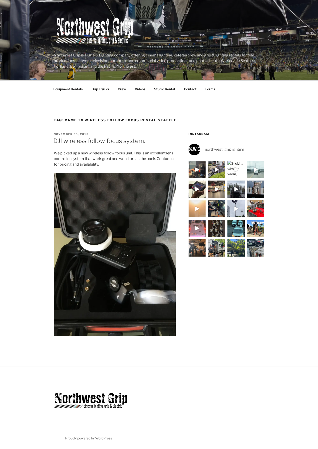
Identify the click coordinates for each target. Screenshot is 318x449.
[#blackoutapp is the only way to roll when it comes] (197, 189)
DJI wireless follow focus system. (99, 140)
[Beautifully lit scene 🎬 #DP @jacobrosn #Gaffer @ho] (197, 248)
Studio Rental (164, 89)
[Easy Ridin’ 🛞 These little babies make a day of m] (216, 228)
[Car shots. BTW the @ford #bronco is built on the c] (255, 248)
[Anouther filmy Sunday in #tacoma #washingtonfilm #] (216, 208)
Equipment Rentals (68, 89)
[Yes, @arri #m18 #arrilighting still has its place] (236, 248)
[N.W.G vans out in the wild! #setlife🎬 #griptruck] (197, 228)
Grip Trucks (100, 89)
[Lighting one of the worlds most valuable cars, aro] (216, 189)
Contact (190, 89)
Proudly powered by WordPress (88, 438)
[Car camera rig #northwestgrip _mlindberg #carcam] (255, 208)
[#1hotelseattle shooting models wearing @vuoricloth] (236, 208)
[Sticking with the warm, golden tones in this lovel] (236, 169)
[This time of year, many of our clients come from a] (216, 169)
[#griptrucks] (236, 228)
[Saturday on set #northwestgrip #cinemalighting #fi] (216, 248)
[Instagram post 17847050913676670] (236, 189)
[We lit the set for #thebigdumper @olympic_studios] (255, 189)
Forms (210, 89)
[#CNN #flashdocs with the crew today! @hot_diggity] (197, 169)
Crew (122, 89)
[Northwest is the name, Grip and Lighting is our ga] (255, 228)
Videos (140, 89)
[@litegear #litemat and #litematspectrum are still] (255, 169)
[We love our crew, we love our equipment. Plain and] (197, 208)
